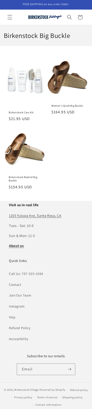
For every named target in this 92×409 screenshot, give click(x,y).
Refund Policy (20, 328)
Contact (15, 284)
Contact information (48, 404)
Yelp (12, 317)
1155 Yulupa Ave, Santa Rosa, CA (35, 215)
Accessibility (18, 338)
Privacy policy (23, 397)
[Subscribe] (69, 369)
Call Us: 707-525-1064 (26, 273)
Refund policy (79, 390)
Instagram (17, 306)
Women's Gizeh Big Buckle (67, 105)
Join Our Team (20, 295)
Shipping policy (72, 397)
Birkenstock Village (26, 390)
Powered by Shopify (52, 390)
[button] (9, 17)
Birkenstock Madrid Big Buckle (23, 178)
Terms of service (47, 397)
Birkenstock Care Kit (21, 112)
